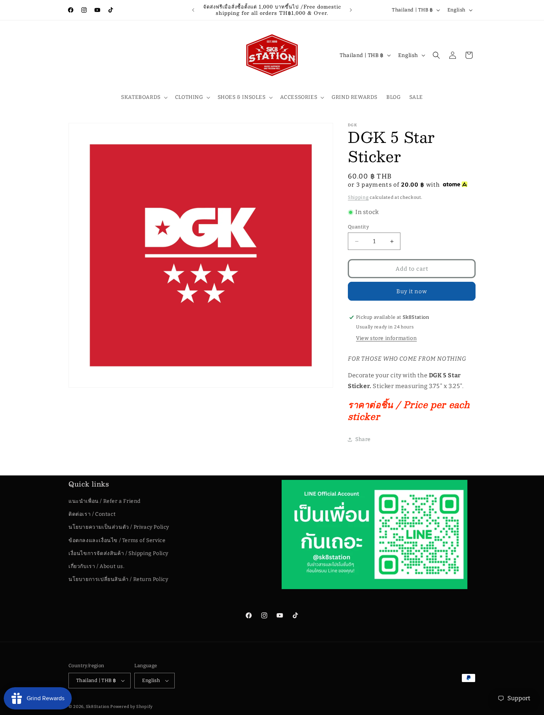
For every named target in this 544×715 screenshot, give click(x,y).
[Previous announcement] (193, 10)
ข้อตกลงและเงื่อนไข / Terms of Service (116, 540)
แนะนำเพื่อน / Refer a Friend (104, 501)
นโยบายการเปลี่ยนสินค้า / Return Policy (118, 579)
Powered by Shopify (131, 706)
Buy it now (411, 291)
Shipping (358, 197)
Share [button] (363, 439)
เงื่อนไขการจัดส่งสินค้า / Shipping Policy (118, 553)
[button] (144, 97)
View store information (386, 338)
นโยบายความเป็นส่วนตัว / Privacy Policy (118, 527)
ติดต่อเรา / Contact (91, 514)
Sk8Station (98, 706)
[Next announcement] (351, 10)
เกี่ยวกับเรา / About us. (96, 566)
